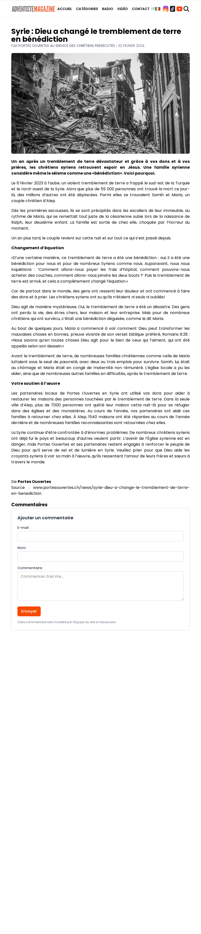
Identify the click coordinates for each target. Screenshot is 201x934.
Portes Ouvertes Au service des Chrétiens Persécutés (67, 45)
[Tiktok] (172, 9)
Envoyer (29, 611)
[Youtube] (179, 9)
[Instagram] (165, 9)
